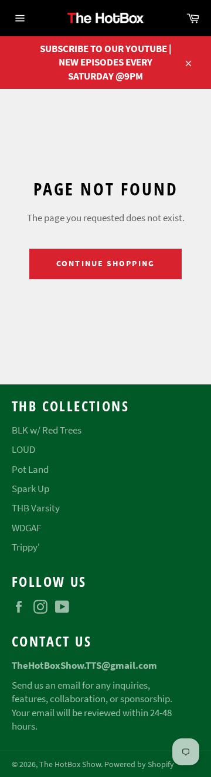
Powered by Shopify (139, 764)
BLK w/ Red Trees (46, 430)
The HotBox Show (70, 764)
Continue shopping (105, 263)
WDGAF (26, 527)
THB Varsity (36, 507)
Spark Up (30, 488)
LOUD (23, 449)
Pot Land (30, 469)
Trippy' (26, 547)
